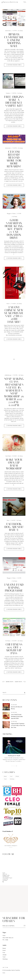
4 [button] (15, 766)
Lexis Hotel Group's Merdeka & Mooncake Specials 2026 (17, 716)
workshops (5, 959)
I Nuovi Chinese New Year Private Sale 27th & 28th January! (14, 315)
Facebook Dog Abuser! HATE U (14, 527)
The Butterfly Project (7, 878)
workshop (12, 779)
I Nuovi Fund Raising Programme (14, 587)
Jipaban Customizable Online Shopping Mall (14, 40)
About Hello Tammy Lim (8, 937)
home (4, 873)
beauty (5, 776)
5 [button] (16, 766)
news (8, 520)
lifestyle (17, 776)
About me (5, 874)
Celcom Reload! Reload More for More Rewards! (14, 159)
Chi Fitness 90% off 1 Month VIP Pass (14, 649)
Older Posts (18, 681)
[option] (14, 749)
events (4, 950)
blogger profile (6, 875)
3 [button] (14, 766)
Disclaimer (5, 880)
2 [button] (12, 766)
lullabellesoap (8, 375)
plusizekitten (10, 2)
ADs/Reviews (6, 876)
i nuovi (8, 303)
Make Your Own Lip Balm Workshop (14, 464)
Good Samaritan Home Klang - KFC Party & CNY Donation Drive (14, 228)
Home (4, 935)
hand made (8, 456)
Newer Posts (9, 681)
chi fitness (7, 641)
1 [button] (11, 766)
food (11, 776)
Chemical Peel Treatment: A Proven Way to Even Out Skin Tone (18, 725)
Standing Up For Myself (14, 755)
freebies (8, 93)
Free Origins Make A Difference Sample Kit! (14, 101)
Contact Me (5, 879)
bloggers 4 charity (11, 213)
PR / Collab (5, 940)
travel (5, 779)
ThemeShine (17, 970)
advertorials (8, 30)
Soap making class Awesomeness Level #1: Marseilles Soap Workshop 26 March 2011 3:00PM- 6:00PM (14, 392)
